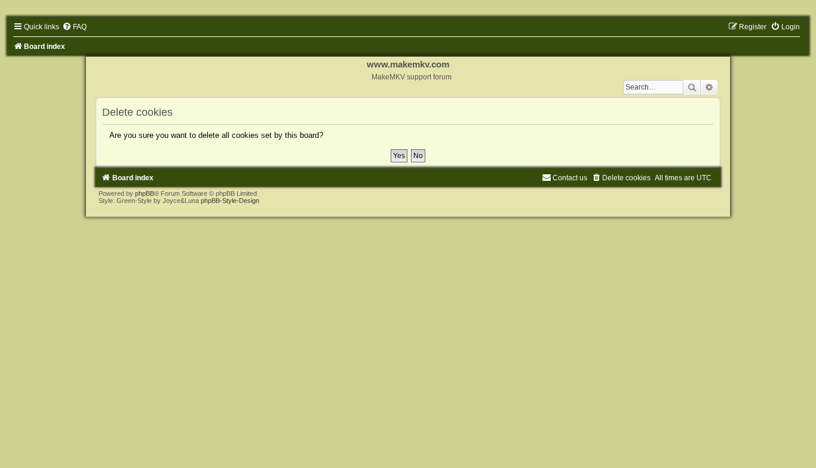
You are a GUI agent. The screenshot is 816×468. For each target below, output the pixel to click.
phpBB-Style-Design (230, 200)
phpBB (144, 193)
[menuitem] (74, 27)
